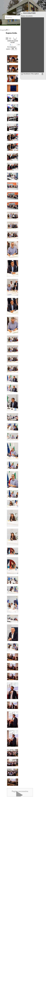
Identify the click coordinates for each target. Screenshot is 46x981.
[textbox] (15, 17)
